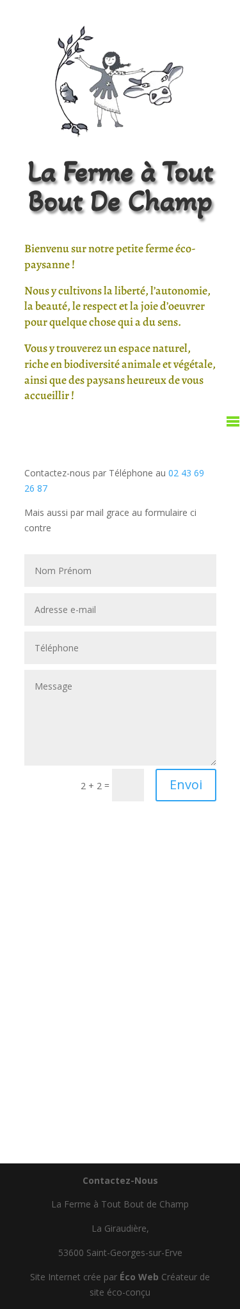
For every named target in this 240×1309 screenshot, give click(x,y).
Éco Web (139, 1277)
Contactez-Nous (120, 1180)
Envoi (186, 784)
